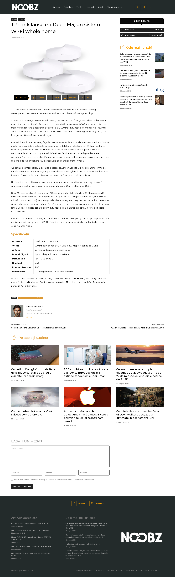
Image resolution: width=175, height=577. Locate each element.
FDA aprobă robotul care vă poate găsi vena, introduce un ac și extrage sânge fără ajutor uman (86, 373)
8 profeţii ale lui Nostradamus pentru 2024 (29, 523)
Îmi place (158, 30)
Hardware (22, 19)
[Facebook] (137, 7)
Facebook (82, 503)
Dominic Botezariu (34, 306)
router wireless (36, 298)
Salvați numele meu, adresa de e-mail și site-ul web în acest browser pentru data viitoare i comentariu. (54, 480)
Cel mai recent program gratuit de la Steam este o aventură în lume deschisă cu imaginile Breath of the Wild (87, 525)
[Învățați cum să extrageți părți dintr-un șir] (159, 87)
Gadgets (14, 19)
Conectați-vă (156, 35)
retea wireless (24, 298)
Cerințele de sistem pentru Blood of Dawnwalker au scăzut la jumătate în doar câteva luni (138, 414)
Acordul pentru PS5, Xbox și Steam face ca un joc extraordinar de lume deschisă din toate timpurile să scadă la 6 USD (86, 553)
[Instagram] (143, 7)
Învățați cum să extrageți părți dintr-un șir (83, 544)
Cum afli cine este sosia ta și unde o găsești (30, 530)
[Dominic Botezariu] (17, 312)
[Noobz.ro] (25, 7)
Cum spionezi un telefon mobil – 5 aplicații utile (31, 546)
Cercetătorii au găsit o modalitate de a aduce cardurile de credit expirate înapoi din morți (135, 73)
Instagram (100, 503)
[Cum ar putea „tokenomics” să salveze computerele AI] (35, 397)
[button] (149, 7)
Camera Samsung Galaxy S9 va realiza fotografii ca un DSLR (38, 328)
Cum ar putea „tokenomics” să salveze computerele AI (31, 413)
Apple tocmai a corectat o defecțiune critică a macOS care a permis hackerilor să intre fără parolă (86, 416)
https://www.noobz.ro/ (33, 310)
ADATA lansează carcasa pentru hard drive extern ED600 (137, 328)
